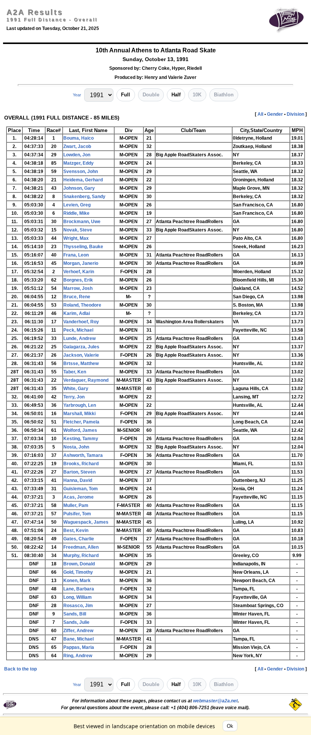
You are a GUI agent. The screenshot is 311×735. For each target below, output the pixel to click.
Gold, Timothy (78, 572)
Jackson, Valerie (81, 355)
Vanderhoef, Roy (81, 321)
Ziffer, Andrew (78, 630)
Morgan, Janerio (80, 263)
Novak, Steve (77, 230)
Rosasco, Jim (78, 605)
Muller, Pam (75, 505)
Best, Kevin (75, 530)
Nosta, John (76, 447)
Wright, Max (76, 238)
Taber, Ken (74, 372)
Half (176, 95)
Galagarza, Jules (81, 346)
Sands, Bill (74, 614)
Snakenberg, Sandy (84, 196)
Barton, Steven (79, 472)
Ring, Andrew (77, 655)
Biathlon (224, 95)
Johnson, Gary (79, 188)
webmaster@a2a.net (215, 701)
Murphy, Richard (81, 555)
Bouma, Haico (78, 138)
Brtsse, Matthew (81, 363)
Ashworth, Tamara (83, 455)
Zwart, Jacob (77, 146)
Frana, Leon (76, 255)
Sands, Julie (76, 622)
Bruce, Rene (76, 296)
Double (151, 95)
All (260, 114)
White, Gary (75, 388)
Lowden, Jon (76, 154)
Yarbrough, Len (79, 405)
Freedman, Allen (81, 547)
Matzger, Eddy (78, 163)
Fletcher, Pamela (81, 422)
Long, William (77, 597)
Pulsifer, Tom (77, 513)
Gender (275, 114)
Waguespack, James (85, 522)
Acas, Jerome (78, 497)
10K (197, 95)
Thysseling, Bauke (83, 246)
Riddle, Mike (76, 213)
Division (295, 114)
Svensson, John (80, 171)
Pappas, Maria (78, 647)
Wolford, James (80, 430)
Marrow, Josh (78, 288)
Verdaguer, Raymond (85, 380)
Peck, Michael (78, 330)
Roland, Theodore (82, 305)
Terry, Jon (74, 397)
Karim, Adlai (76, 313)
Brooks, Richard (81, 463)
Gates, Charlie (78, 538)
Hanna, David (77, 480)
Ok (230, 726)
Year (77, 95)
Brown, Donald (79, 564)
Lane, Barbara (78, 589)
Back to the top (20, 669)
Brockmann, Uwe (82, 221)
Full (125, 95)
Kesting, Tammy (80, 438)
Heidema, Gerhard (83, 180)
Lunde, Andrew (79, 338)
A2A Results (34, 12)
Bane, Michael (78, 639)
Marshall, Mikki (79, 413)
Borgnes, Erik (78, 280)
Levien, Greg (77, 205)
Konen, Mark (77, 580)
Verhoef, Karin (78, 271)
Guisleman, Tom (80, 488)
